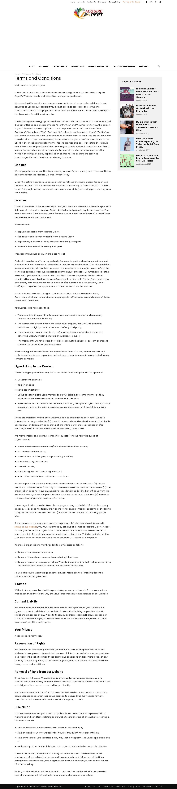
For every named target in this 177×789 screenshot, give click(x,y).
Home (72, 2)
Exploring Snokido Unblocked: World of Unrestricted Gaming (147, 92)
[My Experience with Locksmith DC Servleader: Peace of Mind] (127, 127)
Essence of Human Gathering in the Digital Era (146, 108)
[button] (159, 66)
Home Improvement (124, 66)
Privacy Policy (114, 2)
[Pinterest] (156, 2)
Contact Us (91, 2)
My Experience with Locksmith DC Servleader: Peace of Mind (147, 126)
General (144, 66)
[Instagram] (151, 2)
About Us (81, 2)
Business (43, 66)
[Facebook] (146, 2)
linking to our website (26, 526)
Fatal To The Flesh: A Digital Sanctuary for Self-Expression (147, 158)
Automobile (77, 66)
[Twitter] (160, 2)
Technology (59, 66)
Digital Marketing (99, 66)
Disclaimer (102, 2)
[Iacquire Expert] (88, 13)
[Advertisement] (88, 42)
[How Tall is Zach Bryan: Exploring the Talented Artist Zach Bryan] (127, 144)
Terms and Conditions (131, 2)
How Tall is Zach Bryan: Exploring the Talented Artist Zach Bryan (147, 142)
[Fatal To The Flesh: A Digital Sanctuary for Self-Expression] (127, 161)
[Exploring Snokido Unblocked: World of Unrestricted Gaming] (127, 94)
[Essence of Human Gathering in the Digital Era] (127, 111)
